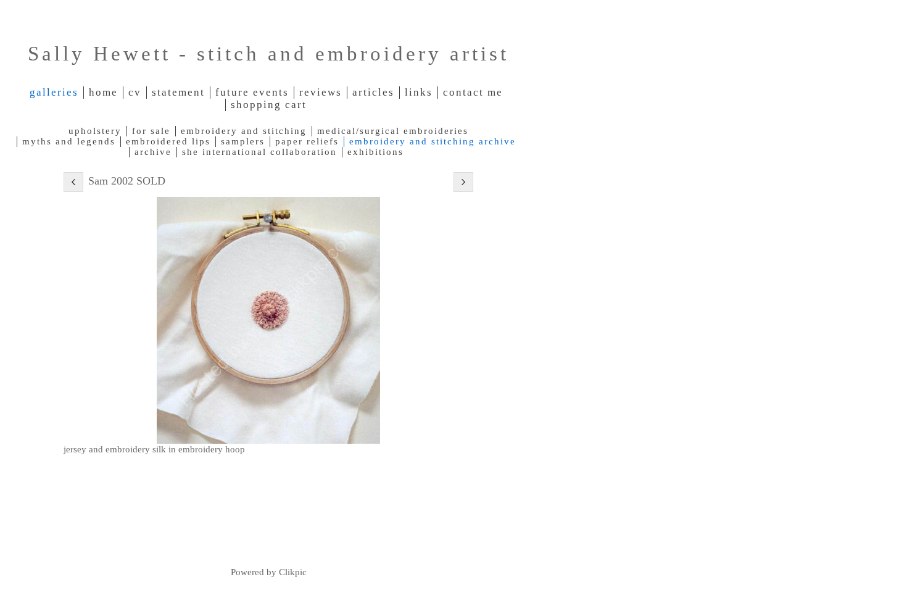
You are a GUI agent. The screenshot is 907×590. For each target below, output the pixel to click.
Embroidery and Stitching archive (432, 141)
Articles (373, 92)
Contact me (473, 92)
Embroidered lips (168, 141)
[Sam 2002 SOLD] (268, 320)
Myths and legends (68, 141)
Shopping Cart (269, 104)
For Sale (151, 131)
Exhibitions (375, 152)
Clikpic (293, 572)
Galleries (54, 92)
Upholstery (95, 131)
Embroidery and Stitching (244, 131)
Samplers (243, 141)
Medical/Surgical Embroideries (392, 131)
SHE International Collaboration (259, 152)
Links (419, 92)
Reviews (320, 92)
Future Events (252, 92)
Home (103, 92)
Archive (153, 152)
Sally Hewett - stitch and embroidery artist (268, 53)
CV (134, 92)
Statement (178, 92)
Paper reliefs (307, 141)
